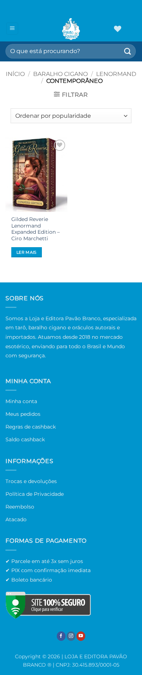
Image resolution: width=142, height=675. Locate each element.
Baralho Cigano (60, 74)
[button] (12, 29)
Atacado (16, 519)
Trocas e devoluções (31, 481)
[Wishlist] (117, 29)
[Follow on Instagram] (71, 635)
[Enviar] (128, 51)
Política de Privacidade (34, 494)
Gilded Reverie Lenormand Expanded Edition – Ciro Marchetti (35, 228)
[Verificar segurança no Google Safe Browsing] (48, 605)
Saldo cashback (25, 439)
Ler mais (26, 252)
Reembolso (19, 506)
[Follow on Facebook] (61, 635)
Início (15, 74)
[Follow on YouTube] (80, 635)
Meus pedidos (22, 414)
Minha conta (21, 401)
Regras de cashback (30, 426)
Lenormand (116, 74)
